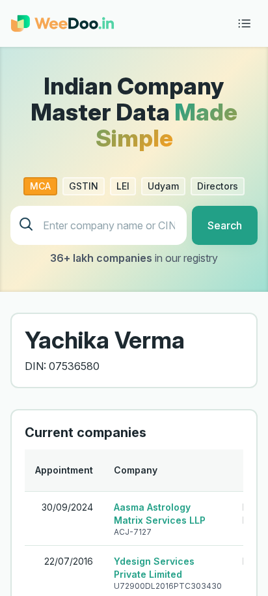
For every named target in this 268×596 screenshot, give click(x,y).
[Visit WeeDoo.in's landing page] (62, 23)
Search (225, 225)
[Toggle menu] (245, 23)
